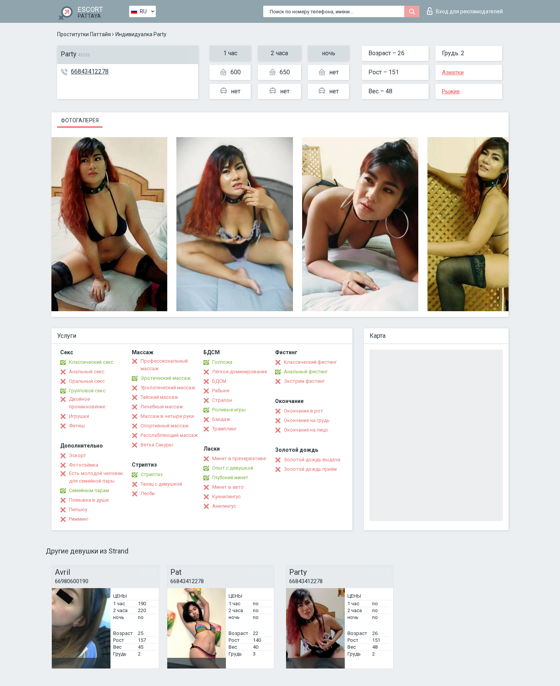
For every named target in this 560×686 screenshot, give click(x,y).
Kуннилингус (226, 496)
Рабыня (220, 390)
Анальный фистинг (306, 371)
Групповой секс (87, 390)
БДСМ (219, 381)
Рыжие (451, 91)
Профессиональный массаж (164, 364)
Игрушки (79, 416)
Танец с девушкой (161, 484)
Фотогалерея (80, 120)
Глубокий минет (230, 477)
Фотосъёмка (83, 465)
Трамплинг (224, 429)
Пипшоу (78, 509)
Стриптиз (152, 474)
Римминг (78, 519)
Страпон (222, 400)
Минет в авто (228, 487)
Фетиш (77, 426)
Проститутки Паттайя (84, 34)
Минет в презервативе (239, 458)
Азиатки (453, 72)
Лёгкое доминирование (239, 371)
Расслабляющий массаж (169, 435)
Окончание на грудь (307, 420)
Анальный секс (86, 371)
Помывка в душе (89, 500)
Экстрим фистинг (304, 381)
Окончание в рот (303, 411)
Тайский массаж (159, 397)
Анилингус (224, 506)
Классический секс (91, 362)
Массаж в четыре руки (167, 416)
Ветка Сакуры (157, 445)
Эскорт (77, 455)
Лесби (148, 493)
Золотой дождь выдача (312, 459)
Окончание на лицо (306, 430)
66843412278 (90, 71)
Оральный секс (87, 381)
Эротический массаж (165, 378)
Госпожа (222, 362)
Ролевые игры (229, 410)
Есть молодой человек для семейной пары (96, 477)
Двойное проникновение (87, 402)
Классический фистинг (310, 362)
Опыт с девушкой (232, 468)
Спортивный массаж (165, 426)
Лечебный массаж (162, 406)
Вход (469, 11)
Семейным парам (89, 490)
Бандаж (221, 419)
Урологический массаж (168, 387)
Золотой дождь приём (310, 469)
